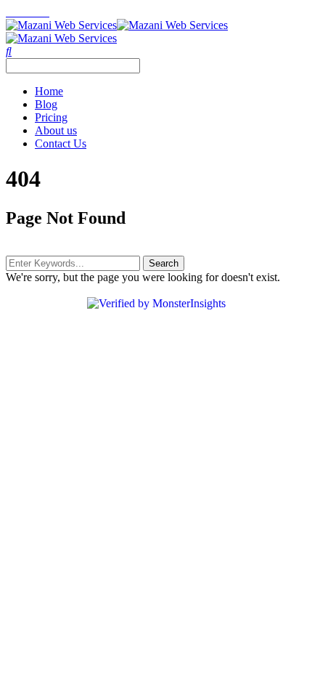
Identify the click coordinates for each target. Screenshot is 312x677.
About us (56, 130)
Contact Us (60, 143)
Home (49, 91)
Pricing (51, 117)
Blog (46, 104)
